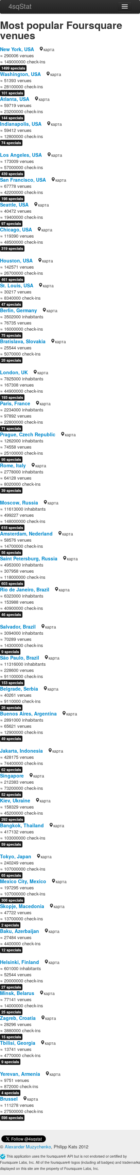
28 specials (11, 360)
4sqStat (20, 6)
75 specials (11, 335)
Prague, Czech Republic (27, 434)
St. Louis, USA (16, 285)
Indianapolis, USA (20, 123)
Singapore (12, 775)
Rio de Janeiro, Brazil (24, 589)
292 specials (12, 819)
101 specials (12, 92)
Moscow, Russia (19, 502)
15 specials (11, 1036)
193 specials (12, 397)
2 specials (10, 925)
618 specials (12, 527)
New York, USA (17, 49)
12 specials (11, 949)
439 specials (12, 173)
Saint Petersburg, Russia (28, 558)
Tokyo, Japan (15, 856)
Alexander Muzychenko (28, 1146)
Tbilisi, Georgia (17, 1042)
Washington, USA (20, 74)
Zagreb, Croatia (18, 1017)
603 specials (12, 583)
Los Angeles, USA (21, 154)
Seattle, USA (14, 204)
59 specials (11, 844)
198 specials (12, 198)
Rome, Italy (13, 465)
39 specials (11, 490)
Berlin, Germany (18, 310)
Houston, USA (16, 260)
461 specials (12, 279)
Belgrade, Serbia (19, 688)
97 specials (11, 223)
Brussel (9, 1098)
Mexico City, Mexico (23, 881)
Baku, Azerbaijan (19, 931)
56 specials (11, 552)
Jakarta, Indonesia (21, 750)
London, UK (14, 372)
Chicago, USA (16, 229)
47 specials (11, 304)
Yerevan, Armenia (20, 1073)
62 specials (11, 769)
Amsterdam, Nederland (26, 533)
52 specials (11, 794)
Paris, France (15, 403)
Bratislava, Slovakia (23, 341)
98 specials (11, 459)
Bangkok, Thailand (22, 825)
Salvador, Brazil (18, 626)
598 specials (12, 1117)
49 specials (11, 738)
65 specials (11, 875)
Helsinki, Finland (19, 962)
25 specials (11, 1011)
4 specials (10, 1092)
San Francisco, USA (23, 179)
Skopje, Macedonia (22, 906)
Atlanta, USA (14, 98)
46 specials (11, 614)
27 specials (11, 987)
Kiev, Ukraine (15, 800)
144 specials (12, 117)
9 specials (10, 651)
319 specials (12, 248)
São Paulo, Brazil (19, 657)
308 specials (12, 900)
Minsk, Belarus (17, 993)
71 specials (11, 428)
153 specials (12, 682)
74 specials (11, 142)
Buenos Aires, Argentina (28, 713)
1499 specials (13, 68)
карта (48, 49)
